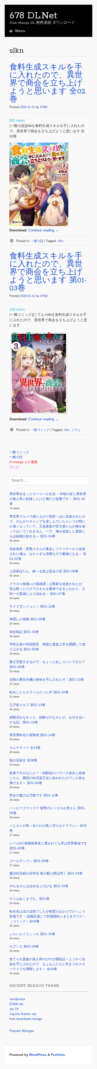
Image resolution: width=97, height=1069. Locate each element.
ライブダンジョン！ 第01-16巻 (32, 606)
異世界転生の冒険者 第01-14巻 (32, 735)
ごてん (76, 430)
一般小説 (37, 241)
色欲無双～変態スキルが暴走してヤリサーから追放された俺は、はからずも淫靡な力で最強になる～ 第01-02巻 (47, 554)
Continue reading (43, 230)
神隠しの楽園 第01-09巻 (27, 619)
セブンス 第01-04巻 (24, 946)
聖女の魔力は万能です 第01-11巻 (33, 795)
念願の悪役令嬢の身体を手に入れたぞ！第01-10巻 (46, 679)
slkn (60, 241)
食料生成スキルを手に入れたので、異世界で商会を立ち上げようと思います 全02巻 (47, 83)
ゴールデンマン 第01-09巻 (29, 861)
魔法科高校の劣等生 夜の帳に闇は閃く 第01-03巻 (46, 873)
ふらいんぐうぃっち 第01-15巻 (32, 934)
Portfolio (58, 1055)
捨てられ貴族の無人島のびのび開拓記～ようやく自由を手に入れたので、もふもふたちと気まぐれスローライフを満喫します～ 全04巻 (47, 964)
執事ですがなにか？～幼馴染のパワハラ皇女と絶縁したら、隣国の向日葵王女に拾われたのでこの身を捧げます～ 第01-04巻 (47, 778)
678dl (43, 107)
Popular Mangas (21, 1031)
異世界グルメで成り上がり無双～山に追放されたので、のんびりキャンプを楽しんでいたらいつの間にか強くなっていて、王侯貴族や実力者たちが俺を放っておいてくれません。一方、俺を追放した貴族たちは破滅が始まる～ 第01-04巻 (47, 526)
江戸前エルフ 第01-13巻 (27, 705)
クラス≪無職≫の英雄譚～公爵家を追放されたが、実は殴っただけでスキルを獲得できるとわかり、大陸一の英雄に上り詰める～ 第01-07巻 (47, 589)
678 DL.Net (33, 16)
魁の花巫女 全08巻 (23, 760)
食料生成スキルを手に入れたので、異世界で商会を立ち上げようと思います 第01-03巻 (48, 272)
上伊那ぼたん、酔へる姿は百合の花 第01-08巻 (43, 571)
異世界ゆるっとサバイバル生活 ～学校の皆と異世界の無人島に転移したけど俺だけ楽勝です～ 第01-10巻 (47, 499)
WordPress (38, 1055)
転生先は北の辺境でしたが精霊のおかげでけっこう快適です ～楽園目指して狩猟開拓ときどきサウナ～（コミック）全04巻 (47, 916)
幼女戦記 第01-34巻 (24, 632)
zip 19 (13, 1009)
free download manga (25, 1019)
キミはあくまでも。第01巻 (29, 899)
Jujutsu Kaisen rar (22, 1014)
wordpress (17, 999)
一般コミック (40, 430)
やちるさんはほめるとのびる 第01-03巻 (39, 886)
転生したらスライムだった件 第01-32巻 (39, 692)
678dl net (16, 1004)
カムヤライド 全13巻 (24, 747)
